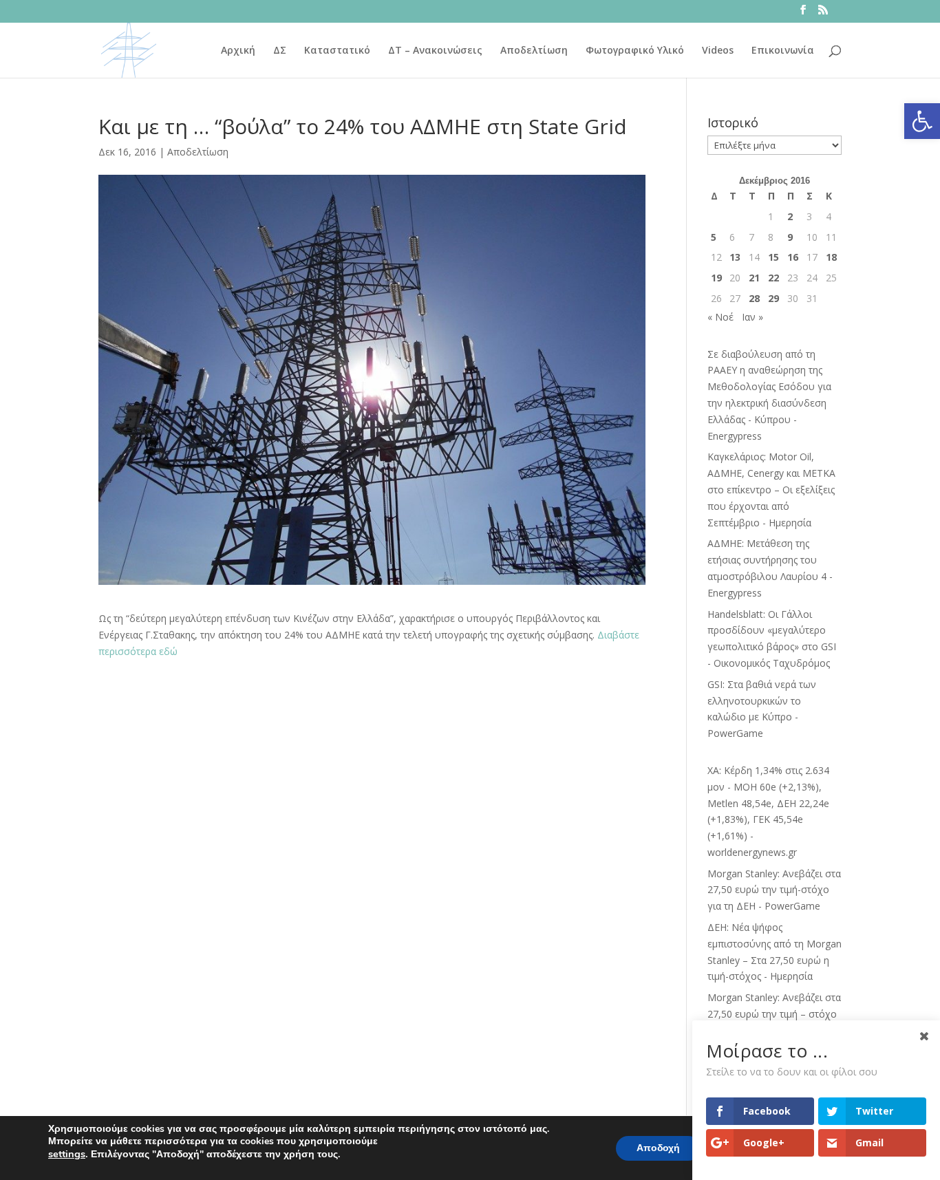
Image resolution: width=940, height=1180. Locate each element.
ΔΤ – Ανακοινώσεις (435, 50)
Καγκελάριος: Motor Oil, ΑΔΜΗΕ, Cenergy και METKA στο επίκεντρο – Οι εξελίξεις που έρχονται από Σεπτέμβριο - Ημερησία (771, 489)
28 (754, 298)
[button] (922, 121)
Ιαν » (752, 316)
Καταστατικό (337, 50)
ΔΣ (279, 50)
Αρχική (238, 50)
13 (734, 257)
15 (773, 257)
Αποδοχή (658, 1148)
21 (754, 277)
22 (773, 277)
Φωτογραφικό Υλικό (635, 50)
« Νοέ (720, 316)
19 (716, 277)
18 (831, 257)
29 (773, 298)
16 (792, 257)
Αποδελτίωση (534, 50)
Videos (718, 50)
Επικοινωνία (782, 50)
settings (66, 1154)
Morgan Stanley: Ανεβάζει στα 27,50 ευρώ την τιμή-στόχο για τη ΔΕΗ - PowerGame (774, 890)
